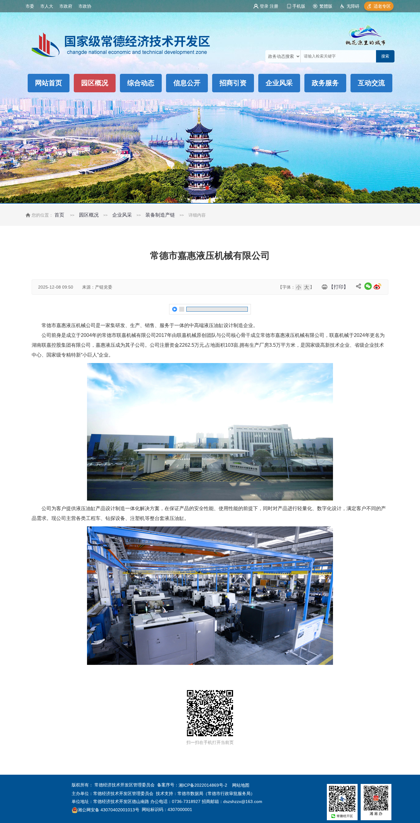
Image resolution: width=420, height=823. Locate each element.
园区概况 (94, 83)
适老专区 (382, 6)
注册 (274, 6)
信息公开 (186, 83)
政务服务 (325, 83)
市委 (30, 6)
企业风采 (279, 83)
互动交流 (371, 83)
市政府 (65, 6)
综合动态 (140, 83)
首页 (59, 215)
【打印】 (338, 287)
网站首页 (48, 83)
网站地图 (240, 785)
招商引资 (233, 83)
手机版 (298, 6)
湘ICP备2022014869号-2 (203, 785)
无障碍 (353, 6)
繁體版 (325, 6)
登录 (264, 6)
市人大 (46, 6)
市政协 (84, 6)
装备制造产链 (160, 215)
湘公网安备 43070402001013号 (108, 809)
